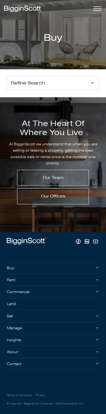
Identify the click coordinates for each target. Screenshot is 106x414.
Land (11, 304)
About (12, 352)
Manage (14, 328)
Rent (11, 280)
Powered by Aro (73, 403)
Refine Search (28, 83)
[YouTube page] (95, 242)
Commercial (18, 292)
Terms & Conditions (19, 395)
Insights (14, 340)
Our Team (53, 177)
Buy (10, 268)
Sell (10, 316)
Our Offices (53, 196)
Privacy (40, 395)
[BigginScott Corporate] (23, 8)
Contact (14, 364)
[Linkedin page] (87, 242)
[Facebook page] (78, 242)
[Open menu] (96, 8)
